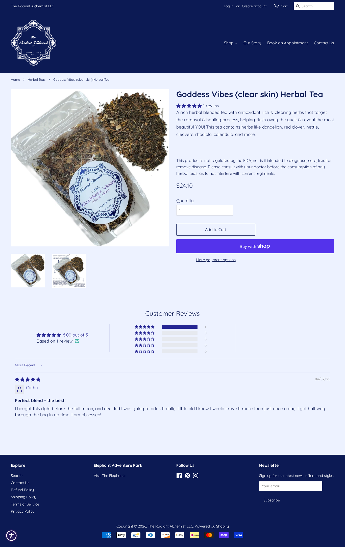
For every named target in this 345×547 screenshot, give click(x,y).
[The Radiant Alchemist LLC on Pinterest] (187, 476)
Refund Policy (22, 490)
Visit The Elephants (110, 475)
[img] (27, 379)
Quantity (185, 200)
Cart (284, 6)
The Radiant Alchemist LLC (32, 6)
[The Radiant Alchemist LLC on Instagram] (195, 476)
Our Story (252, 42)
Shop (229, 42)
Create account (254, 6)
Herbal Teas (36, 79)
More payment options (216, 259)
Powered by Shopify (212, 526)
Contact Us (324, 42)
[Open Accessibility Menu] (11, 535)
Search (16, 475)
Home (15, 79)
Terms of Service (25, 504)
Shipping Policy (23, 497)
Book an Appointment (287, 42)
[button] (189, 105)
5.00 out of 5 (75, 335)
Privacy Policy (22, 511)
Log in (229, 6)
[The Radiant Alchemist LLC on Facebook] (179, 476)
